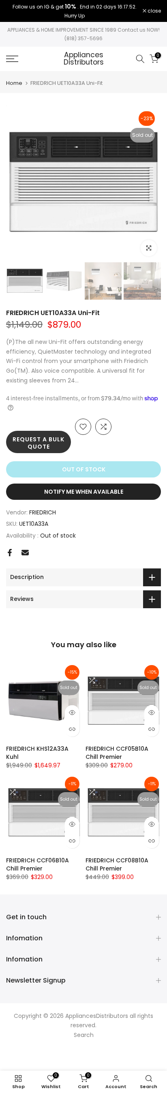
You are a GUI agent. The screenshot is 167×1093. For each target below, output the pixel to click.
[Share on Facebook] (9, 552)
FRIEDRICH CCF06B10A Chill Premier (37, 864)
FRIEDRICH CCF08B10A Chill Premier (117, 864)
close (153, 11)
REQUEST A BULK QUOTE (38, 443)
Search (84, 1035)
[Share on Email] (25, 552)
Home (14, 83)
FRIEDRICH (42, 512)
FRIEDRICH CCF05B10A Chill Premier (117, 753)
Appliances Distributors (84, 59)
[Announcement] (74, 11)
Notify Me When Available (83, 492)
